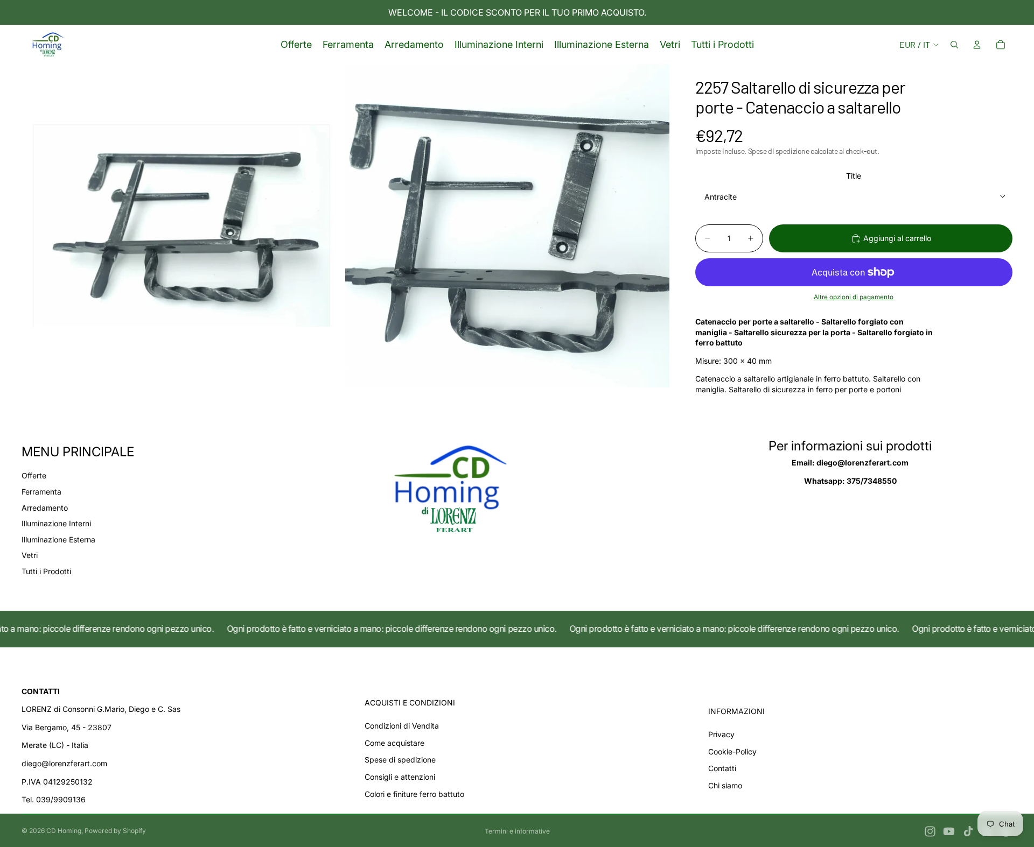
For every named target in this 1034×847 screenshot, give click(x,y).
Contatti (722, 768)
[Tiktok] (968, 831)
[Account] (977, 45)
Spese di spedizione (400, 759)
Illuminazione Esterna (58, 539)
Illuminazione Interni (56, 523)
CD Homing (63, 831)
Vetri (30, 555)
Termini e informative (517, 831)
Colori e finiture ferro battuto (414, 794)
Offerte (34, 475)
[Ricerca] (954, 45)
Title (853, 175)
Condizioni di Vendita (402, 725)
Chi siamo (725, 785)
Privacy (721, 734)
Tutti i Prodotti (46, 571)
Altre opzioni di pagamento (853, 297)
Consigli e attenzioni (400, 776)
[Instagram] (930, 831)
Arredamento (45, 507)
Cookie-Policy (732, 751)
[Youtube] (948, 831)
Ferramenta (41, 491)
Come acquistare (394, 742)
